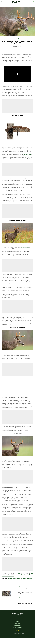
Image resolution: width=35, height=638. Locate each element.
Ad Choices (17, 623)
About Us (17, 621)
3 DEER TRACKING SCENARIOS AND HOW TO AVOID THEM (20, 578)
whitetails (14, 58)
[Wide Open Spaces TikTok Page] (18, 631)
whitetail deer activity (24, 247)
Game (17, 38)
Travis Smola (16, 46)
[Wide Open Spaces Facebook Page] (15, 631)
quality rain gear (27, 154)
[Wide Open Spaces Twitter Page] (20, 631)
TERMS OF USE (17, 634)
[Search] (33, 1)
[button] (1, 1)
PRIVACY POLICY (17, 635)
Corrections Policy (17, 627)
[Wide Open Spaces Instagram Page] (17, 631)
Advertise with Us (17, 625)
